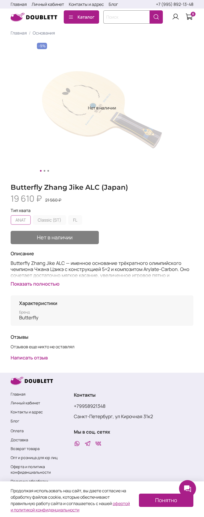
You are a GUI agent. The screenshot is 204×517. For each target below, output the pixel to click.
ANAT (20, 220)
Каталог (86, 17)
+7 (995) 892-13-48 (174, 4)
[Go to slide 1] (41, 171)
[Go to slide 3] (48, 171)
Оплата (17, 430)
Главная (19, 4)
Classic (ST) (49, 220)
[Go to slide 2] (44, 171)
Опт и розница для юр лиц (34, 457)
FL (75, 220)
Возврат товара (25, 448)
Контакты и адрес (86, 4)
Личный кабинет (48, 4)
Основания (44, 33)
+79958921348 (89, 406)
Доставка (19, 439)
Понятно (166, 500)
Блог (113, 4)
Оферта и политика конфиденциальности (31, 469)
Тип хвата (21, 210)
